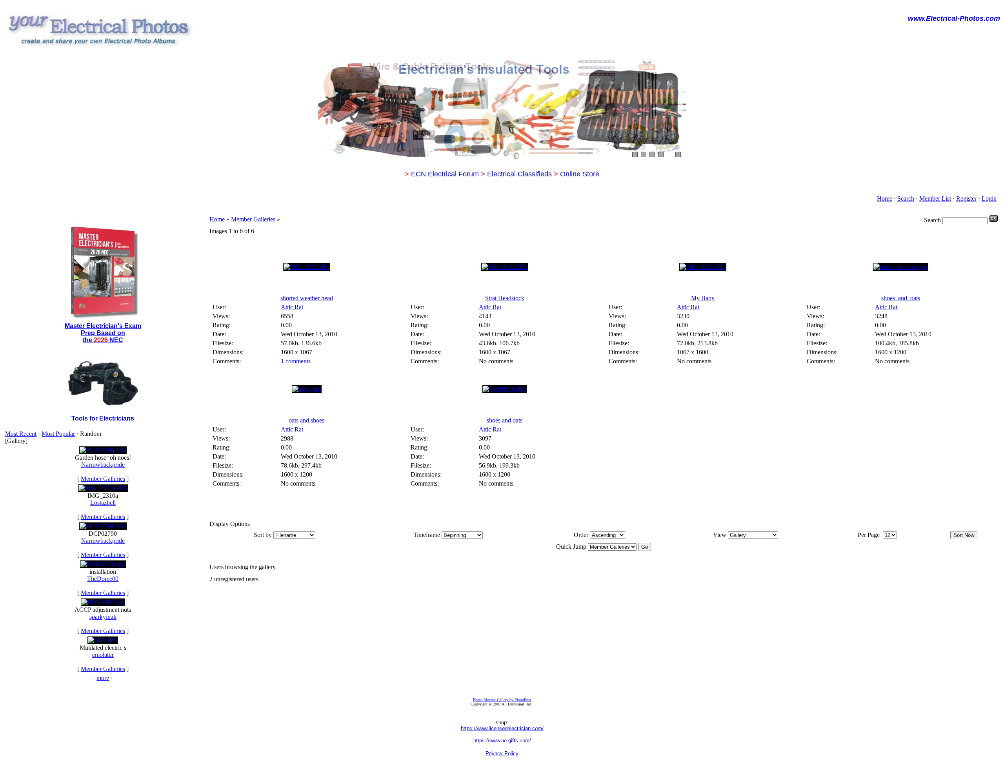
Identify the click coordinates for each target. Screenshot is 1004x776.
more (102, 677)
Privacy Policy (502, 753)
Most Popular (58, 433)
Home (884, 198)
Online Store (579, 174)
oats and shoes (306, 420)
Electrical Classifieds (519, 174)
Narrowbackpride (103, 464)
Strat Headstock (504, 298)
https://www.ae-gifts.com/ (502, 740)
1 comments (296, 361)
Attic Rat (292, 307)
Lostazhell (103, 502)
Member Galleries (103, 478)
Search (905, 198)
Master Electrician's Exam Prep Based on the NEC (103, 333)
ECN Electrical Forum (445, 174)
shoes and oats (504, 420)
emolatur (103, 654)
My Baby (703, 298)
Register (966, 198)
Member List (935, 198)
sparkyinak (102, 616)
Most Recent (20, 433)
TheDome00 (102, 578)
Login (989, 198)
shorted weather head (306, 298)
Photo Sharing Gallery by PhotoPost (502, 700)
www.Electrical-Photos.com (954, 18)
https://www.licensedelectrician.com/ (502, 728)
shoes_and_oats (900, 298)
